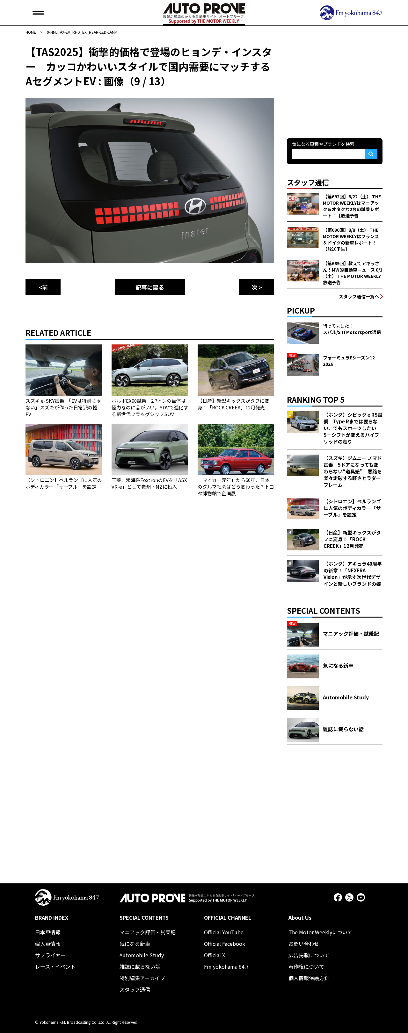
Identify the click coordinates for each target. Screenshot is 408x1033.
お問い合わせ (303, 943)
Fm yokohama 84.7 (226, 966)
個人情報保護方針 (308, 978)
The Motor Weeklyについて (320, 932)
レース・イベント (55, 966)
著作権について (306, 966)
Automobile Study (142, 955)
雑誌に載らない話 (140, 966)
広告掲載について (308, 955)
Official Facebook (224, 943)
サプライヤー (50, 955)
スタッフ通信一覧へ (359, 296)
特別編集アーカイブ (142, 978)
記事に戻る (149, 287)
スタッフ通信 (135, 989)
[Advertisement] (334, 84)
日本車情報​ (48, 932)
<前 (43, 287)
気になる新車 (135, 943)
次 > (256, 287)
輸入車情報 (48, 943)
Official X (214, 955)
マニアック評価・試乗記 (148, 932)
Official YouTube (224, 932)
